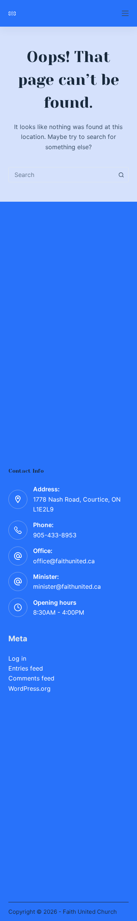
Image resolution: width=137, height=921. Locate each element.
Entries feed (25, 668)
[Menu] (125, 13)
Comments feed (31, 678)
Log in (17, 658)
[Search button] (121, 174)
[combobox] (61, 174)
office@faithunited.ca (64, 561)
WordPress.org (29, 688)
